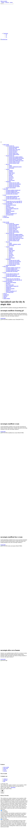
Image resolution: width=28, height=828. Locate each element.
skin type (8, 164)
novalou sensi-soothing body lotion (16, 158)
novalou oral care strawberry (15, 184)
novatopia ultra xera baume (12, 193)
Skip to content (4, 1)
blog (4, 781)
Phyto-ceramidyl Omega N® (12, 208)
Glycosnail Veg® (9, 214)
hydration (11, 171)
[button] (3, 318)
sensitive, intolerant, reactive (15, 244)
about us (5, 216)
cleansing (11, 170)
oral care (10, 179)
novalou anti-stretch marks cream (13, 198)
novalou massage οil (13, 150)
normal (10, 165)
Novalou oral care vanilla (14, 260)
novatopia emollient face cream (12, 192)
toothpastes (8, 181)
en (6, 34)
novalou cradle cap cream (14, 161)
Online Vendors (6, 298)
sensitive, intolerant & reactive (15, 166)
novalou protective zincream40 (15, 159)
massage (10, 175)
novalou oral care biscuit (14, 185)
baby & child (6, 144)
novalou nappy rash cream (14, 149)
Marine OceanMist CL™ (11, 213)
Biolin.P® (8, 206)
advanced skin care (10, 155)
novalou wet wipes (13, 152)
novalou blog (6, 217)
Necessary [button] (3, 809)
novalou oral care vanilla (14, 182)
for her (4, 195)
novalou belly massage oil (11, 197)
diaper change (12, 172)
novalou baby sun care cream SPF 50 (14, 201)
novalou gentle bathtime (14, 147)
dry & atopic (11, 168)
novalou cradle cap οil (13, 153)
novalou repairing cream (14, 163)
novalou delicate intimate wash (12, 196)
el (6, 35)
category (8, 169)
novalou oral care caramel (14, 186)
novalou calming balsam (14, 154)
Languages (5, 33)
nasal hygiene (12, 180)
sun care (5, 200)
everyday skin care (10, 145)
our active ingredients (7, 203)
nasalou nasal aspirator (11, 187)
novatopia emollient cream (11, 191)
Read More (13, 787)
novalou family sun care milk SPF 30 (14, 202)
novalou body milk (13, 148)
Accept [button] (4, 787)
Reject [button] (8, 787)
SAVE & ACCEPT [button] (5, 826)
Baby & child (6, 222)
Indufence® (8, 209)
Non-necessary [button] (4, 818)
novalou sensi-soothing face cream (16, 160)
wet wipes (11, 176)
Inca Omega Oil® (10, 207)
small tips (7, 2)
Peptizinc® (8, 212)
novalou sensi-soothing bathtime (15, 156)
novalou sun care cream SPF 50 (13, 278)
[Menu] (1, 142)
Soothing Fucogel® (10, 211)
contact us (5, 778)
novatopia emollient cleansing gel (13, 190)
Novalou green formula (11, 204)
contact (11, 2)
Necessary (4, 810)
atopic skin (5, 188)
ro (6, 37)
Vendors (2, 2)
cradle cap (11, 174)
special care (11, 177)
